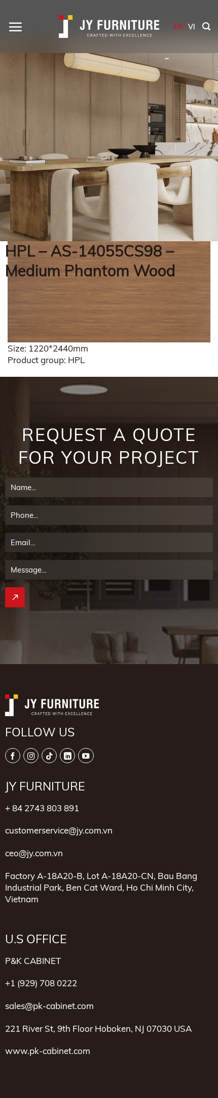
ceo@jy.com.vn (34, 853)
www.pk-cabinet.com (47, 1050)
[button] (15, 27)
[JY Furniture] (109, 26)
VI (191, 26)
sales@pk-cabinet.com (49, 1005)
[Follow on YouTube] (85, 755)
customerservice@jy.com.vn (59, 830)
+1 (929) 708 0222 (41, 983)
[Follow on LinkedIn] (67, 755)
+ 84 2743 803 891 (42, 808)
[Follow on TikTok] (49, 755)
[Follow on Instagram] (31, 755)
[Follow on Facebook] (12, 755)
